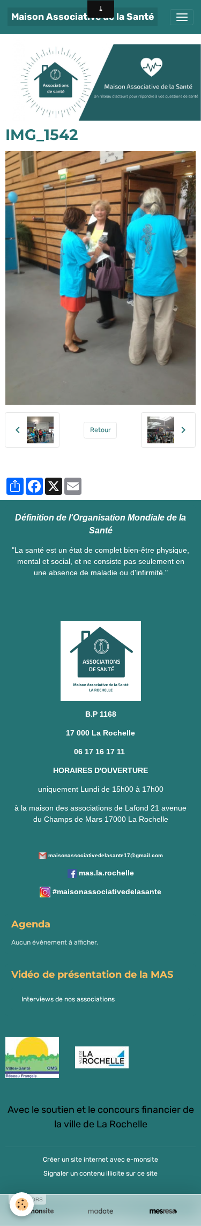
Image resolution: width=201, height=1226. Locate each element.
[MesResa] (163, 1211)
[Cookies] (22, 1204)
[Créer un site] (38, 1211)
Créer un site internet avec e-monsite (100, 1159)
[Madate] (100, 1211)
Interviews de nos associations (68, 999)
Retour (100, 430)
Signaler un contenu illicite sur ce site (100, 1173)
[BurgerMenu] (181, 17)
